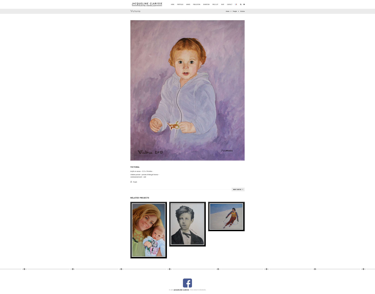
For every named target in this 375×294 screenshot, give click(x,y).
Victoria (242, 11)
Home (172, 4)
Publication (196, 4)
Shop (222, 4)
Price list (215, 4)
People (235, 11)
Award (188, 4)
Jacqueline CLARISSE (181, 290)
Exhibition (206, 4)
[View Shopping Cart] (244, 4)
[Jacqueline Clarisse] (147, 4)
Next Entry (237, 189)
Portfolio (180, 4)
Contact (229, 4)
